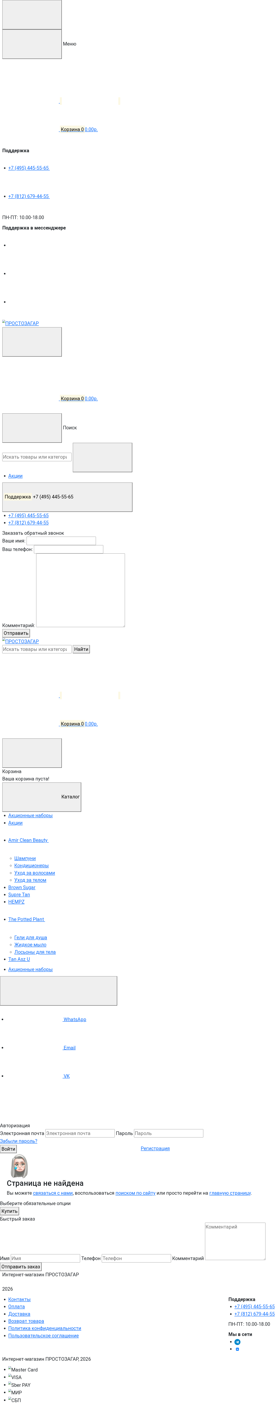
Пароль (124, 1133)
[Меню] (32, 14)
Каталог (70, 797)
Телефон (91, 1258)
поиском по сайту (135, 1193)
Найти (81, 649)
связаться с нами (53, 1193)
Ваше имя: (13, 541)
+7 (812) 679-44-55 (29, 196)
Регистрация (155, 1148)
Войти (8, 1149)
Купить (10, 1211)
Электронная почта (22, 1133)
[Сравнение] (32, 695)
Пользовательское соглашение (43, 1335)
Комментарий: (18, 625)
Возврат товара (26, 1321)
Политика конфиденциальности (44, 1328)
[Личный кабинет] (30, 370)
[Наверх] (28, 1107)
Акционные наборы (30, 969)
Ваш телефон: (17, 549)
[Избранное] (91, 695)
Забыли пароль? (18, 1141)
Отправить (16, 633)
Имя (5, 1258)
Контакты (19, 1299)
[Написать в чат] (58, 991)
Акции (15, 476)
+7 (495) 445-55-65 (29, 168)
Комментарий (188, 1258)
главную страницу (230, 1193)
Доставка (19, 1314)
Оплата (16, 1306)
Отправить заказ (21, 1266)
